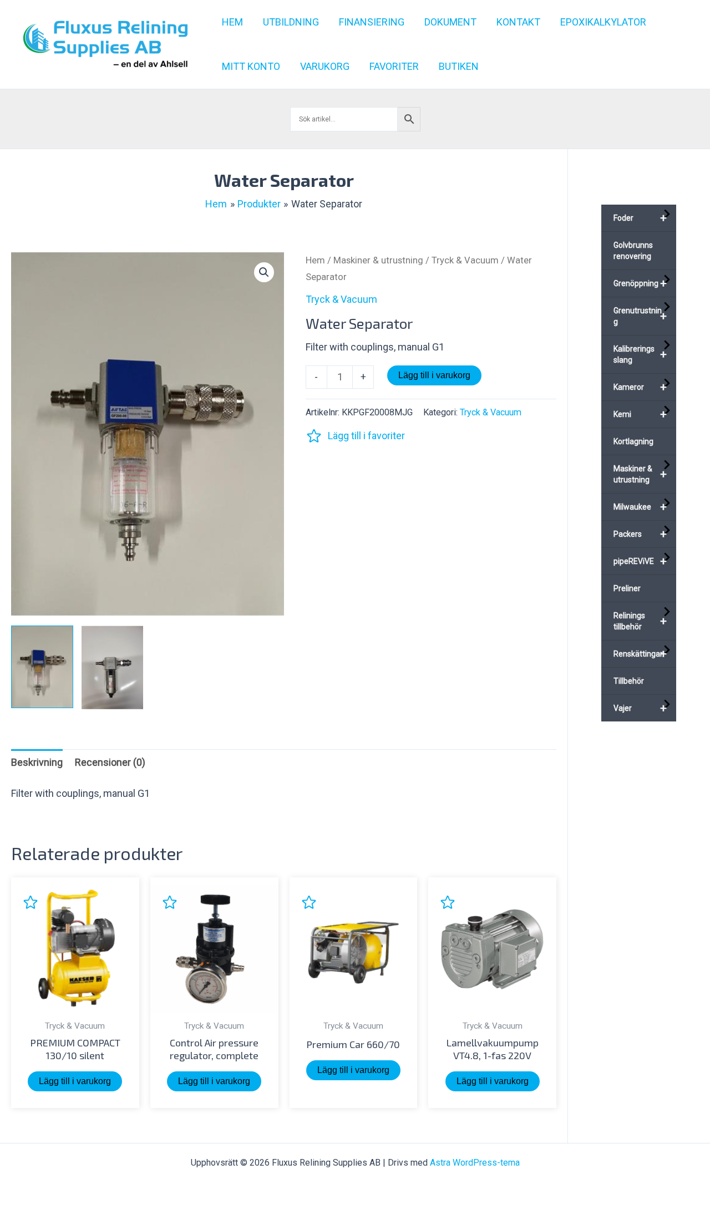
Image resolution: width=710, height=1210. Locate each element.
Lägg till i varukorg (434, 375)
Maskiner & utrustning (378, 260)
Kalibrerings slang (640, 354)
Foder (640, 218)
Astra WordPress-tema (475, 1162)
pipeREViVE (640, 561)
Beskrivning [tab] (37, 762)
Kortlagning (633, 441)
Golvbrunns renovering (633, 251)
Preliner (627, 588)
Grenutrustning (640, 316)
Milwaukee (640, 507)
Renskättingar (640, 653)
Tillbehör (628, 681)
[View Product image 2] (113, 667)
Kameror (640, 387)
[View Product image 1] (42, 667)
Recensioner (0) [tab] (110, 762)
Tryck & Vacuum (465, 260)
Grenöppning (640, 283)
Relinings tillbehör (640, 621)
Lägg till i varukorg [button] (75, 1081)
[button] (264, 272)
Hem (315, 260)
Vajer (640, 708)
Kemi (640, 414)
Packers (640, 534)
